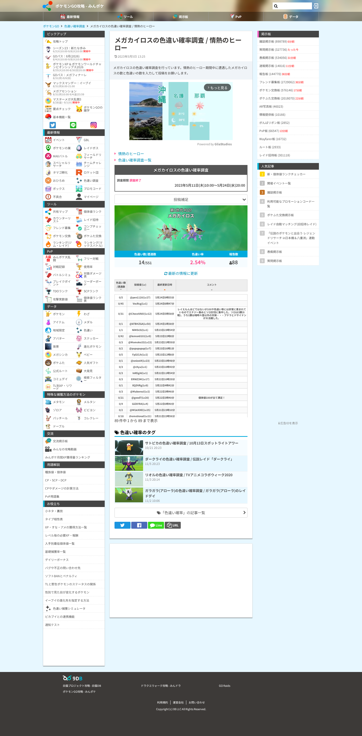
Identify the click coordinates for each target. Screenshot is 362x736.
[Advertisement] (181, 578)
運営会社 (178, 702)
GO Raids (224, 685)
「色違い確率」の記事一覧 (183, 512)
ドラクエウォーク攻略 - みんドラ (161, 685)
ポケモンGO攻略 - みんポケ (79, 6)
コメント (212, 284)
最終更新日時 (164, 284)
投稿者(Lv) (140, 284)
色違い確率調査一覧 (134, 160)
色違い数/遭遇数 (121, 284)
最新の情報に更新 (182, 273)
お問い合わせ (197, 702)
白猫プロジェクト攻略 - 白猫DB (82, 685)
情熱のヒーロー (131, 153)
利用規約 (162, 702)
